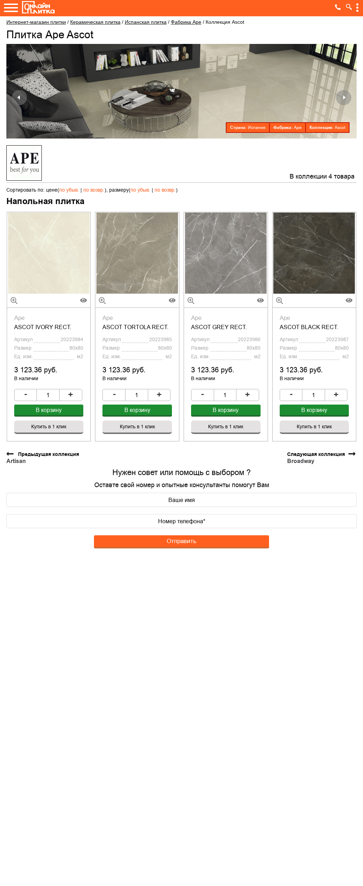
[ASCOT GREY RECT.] (226, 253)
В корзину (49, 410)
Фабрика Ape (186, 22)
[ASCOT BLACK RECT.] (314, 253)
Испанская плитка (146, 22)
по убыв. (69, 189)
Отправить (181, 541)
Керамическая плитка (95, 22)
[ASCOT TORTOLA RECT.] (137, 253)
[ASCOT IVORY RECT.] (49, 253)
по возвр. (94, 189)
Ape (298, 127)
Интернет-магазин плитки (36, 22)
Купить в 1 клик (48, 426)
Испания (257, 127)
